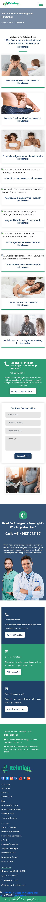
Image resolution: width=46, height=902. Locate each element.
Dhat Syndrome (8, 852)
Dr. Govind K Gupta (10, 805)
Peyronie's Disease (9, 844)
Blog (3, 801)
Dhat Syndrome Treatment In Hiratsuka (23, 243)
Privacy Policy (7, 813)
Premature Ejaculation (11, 836)
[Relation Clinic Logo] (12, 3)
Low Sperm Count (9, 857)
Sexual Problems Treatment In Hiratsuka (23, 81)
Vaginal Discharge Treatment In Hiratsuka (23, 221)
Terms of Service (9, 818)
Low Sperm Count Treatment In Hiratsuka (23, 266)
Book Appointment (17, 709)
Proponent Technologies (27, 898)
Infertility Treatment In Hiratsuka (23, 178)
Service (4, 792)
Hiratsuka (20, 22)
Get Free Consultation (21, 391)
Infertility (5, 840)
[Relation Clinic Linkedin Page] (15, 778)
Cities (11, 22)
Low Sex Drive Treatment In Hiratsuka (23, 303)
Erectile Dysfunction (10, 831)
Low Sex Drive (7, 861)
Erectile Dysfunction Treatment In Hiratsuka (23, 119)
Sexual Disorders (8, 827)
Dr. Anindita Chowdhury (11, 809)
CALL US (8, 895)
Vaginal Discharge (9, 848)
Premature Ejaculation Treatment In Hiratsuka (23, 157)
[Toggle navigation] (40, 4)
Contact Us (21, 456)
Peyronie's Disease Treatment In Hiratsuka (23, 199)
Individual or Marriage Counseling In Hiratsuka (23, 341)
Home (3, 22)
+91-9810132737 (10, 880)
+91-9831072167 (17, 372)
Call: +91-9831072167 (23, 533)
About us (5, 788)
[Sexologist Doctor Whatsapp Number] (22, 894)
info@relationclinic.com (14, 885)
